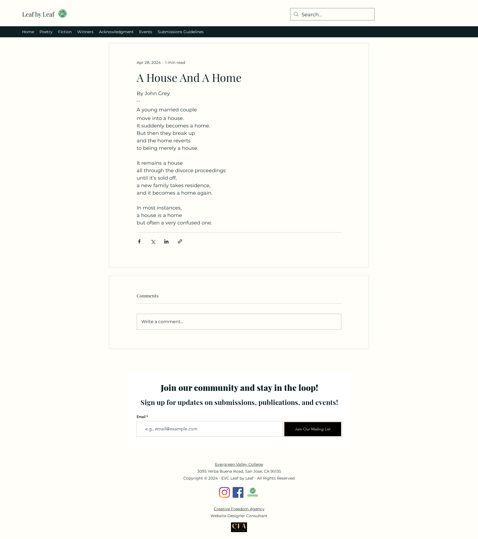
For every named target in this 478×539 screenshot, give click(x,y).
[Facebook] (238, 492)
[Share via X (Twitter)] (152, 241)
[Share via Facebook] (139, 241)
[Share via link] (180, 241)
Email (141, 416)
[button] (46, 32)
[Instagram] (224, 492)
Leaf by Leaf (38, 14)
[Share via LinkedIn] (166, 241)
